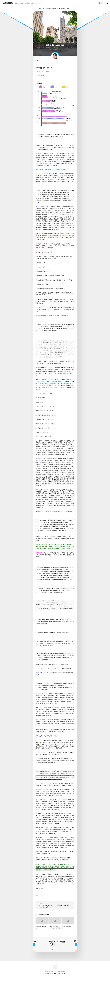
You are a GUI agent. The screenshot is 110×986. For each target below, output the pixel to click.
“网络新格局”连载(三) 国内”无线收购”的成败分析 (54, 928)
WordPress (54, 973)
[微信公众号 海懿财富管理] (94, 3)
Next (76, 944)
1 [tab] (53, 949)
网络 (68, 8)
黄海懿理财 (8, 3)
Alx (64, 973)
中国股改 (63, 8)
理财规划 (54, 8)
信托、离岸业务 (46, 8)
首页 (40, 8)
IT (70, 8)
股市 (58, 8)
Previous (34, 944)
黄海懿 (47, 71)
